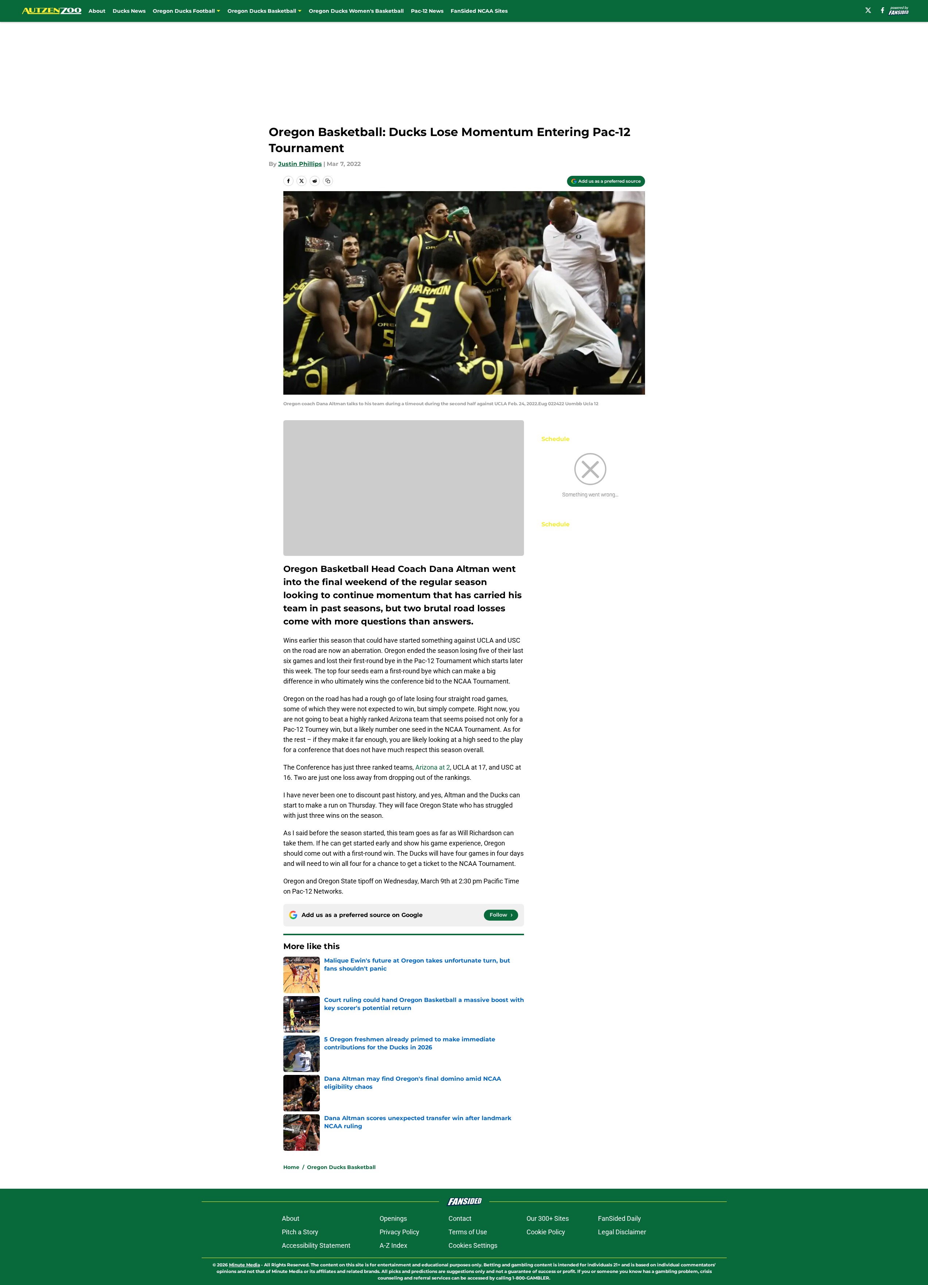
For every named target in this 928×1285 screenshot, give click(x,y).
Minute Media (244, 1264)
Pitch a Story (300, 1232)
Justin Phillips (300, 163)
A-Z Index (393, 1245)
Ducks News (129, 11)
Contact (460, 1218)
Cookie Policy (546, 1232)
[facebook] (882, 10)
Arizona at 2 (432, 767)
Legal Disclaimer (622, 1232)
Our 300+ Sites (548, 1218)
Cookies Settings (473, 1245)
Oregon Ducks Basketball (341, 1167)
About (97, 11)
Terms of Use (468, 1232)
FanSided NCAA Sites (479, 11)
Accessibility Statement (316, 1245)
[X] (868, 10)
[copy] (328, 181)
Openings (393, 1218)
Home (291, 1167)
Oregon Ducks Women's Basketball (356, 11)
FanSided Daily (619, 1218)
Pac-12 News (427, 11)
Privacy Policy (399, 1232)
